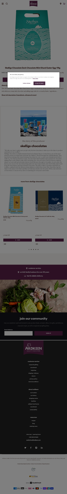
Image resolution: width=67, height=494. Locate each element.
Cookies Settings (26, 83)
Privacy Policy (35, 78)
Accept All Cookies (39, 83)
